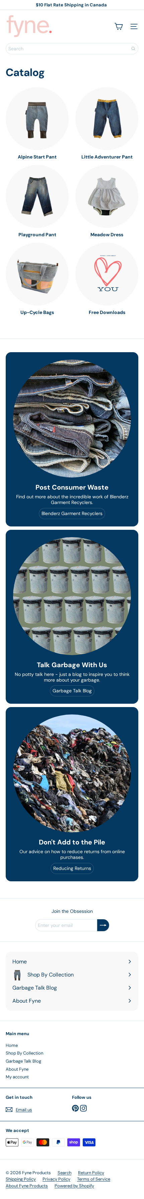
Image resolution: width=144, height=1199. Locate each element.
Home (12, 1045)
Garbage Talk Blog (23, 1061)
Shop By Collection (24, 1053)
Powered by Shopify (74, 1186)
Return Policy (91, 1173)
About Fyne (17, 1069)
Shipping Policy (21, 1179)
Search (64, 1173)
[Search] (133, 48)
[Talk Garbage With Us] (72, 596)
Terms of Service (93, 1179)
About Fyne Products (27, 1186)
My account (17, 1077)
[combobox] (72, 48)
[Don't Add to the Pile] (72, 773)
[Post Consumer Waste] (72, 419)
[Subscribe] (103, 925)
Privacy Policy (56, 1179)
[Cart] (118, 26)
